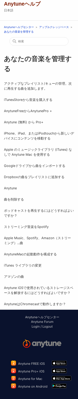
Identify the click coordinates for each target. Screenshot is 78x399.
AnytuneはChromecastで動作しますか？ (35, 304)
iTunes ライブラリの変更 (23, 265)
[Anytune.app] (42, 344)
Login (36, 326)
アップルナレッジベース (54, 27)
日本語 (8, 10)
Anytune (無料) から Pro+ (23, 122)
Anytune (10, 188)
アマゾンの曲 (14, 276)
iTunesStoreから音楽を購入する (28, 100)
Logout (47, 326)
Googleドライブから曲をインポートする (34, 166)
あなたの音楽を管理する (19, 31)
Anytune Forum (42, 322)
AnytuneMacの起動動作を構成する (30, 254)
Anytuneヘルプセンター (19, 27)
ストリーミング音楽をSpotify (26, 227)
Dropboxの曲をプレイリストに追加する (34, 177)
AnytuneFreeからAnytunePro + (28, 111)
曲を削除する (14, 199)
